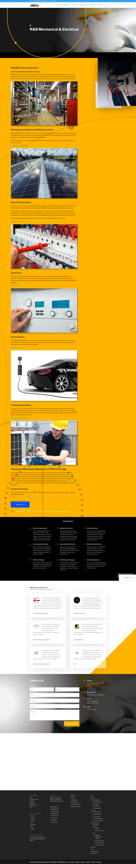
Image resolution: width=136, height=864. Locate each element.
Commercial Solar (97, 812)
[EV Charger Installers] (44, 400)
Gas (94, 832)
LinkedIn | (78, 862)
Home (56, 5)
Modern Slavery (75, 802)
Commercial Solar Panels (40, 544)
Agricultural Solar (97, 814)
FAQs (52, 511)
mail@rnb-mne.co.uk (92, 709)
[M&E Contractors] (44, 125)
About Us (92, 5)
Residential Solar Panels (94, 544)
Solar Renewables (92, 528)
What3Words (91, 692)
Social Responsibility (76, 804)
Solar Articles (96, 803)
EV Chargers (96, 835)
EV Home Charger (99, 840)
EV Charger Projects (100, 842)
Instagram (98, 862)
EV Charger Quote (99, 845)
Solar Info (73, 5)
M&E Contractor (83, 5)
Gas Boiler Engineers (93, 560)
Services (97, 828)
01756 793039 (95, 703)
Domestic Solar (96, 816)
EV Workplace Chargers (67, 560)
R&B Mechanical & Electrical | (41, 862)
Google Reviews (59, 511)
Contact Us (100, 5)
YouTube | (93, 862)
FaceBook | (72, 862)
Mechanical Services (66, 528)
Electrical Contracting (40, 528)
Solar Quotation (97, 808)
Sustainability (74, 800)
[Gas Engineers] (44, 332)
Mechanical (96, 824)
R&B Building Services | (63, 862)
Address (89, 680)
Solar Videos (96, 806)
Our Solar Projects (97, 801)
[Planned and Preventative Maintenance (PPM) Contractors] (44, 464)
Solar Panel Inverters (98, 820)
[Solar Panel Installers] (44, 198)
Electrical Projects (99, 830)
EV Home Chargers (39, 560)
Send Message (71, 723)
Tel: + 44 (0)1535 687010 (36, 1)
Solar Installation (64, 5)
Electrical (95, 826)
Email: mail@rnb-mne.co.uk (56, 801)
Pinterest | (88, 862)
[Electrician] (44, 268)
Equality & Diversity (75, 806)
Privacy (72, 797)
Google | (83, 862)
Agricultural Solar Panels (67, 544)
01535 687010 (95, 701)
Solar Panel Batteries (98, 818)
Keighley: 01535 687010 (55, 797)
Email (88, 707)
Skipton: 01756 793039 (55, 799)
